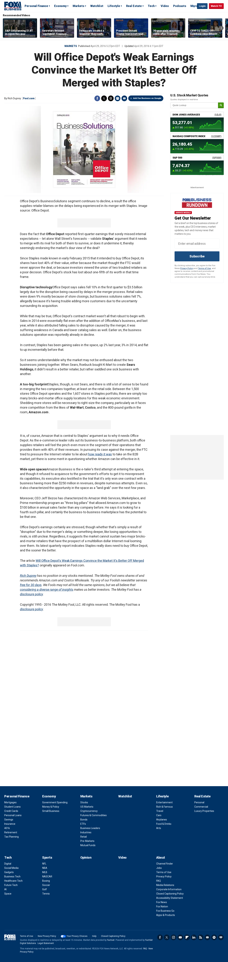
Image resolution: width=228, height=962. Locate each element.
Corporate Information (169, 889)
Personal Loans (13, 815)
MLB (44, 872)
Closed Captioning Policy (170, 893)
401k (7, 828)
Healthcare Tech (13, 880)
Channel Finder (164, 863)
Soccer (46, 885)
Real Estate (134, 6)
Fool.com (29, 98)
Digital (7, 863)
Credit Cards (11, 811)
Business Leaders (90, 828)
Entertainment (164, 802)
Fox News (161, 902)
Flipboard (187, 937)
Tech (151, 6)
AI (5, 889)
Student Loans (12, 806)
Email (124, 98)
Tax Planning (11, 836)
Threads (111, 98)
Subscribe (197, 256)
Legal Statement (46, 943)
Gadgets (9, 872)
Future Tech (11, 885)
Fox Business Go (165, 910)
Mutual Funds (87, 845)
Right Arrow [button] (221, 28)
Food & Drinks (163, 823)
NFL (44, 863)
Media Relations (165, 885)
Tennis (46, 893)
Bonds (83, 819)
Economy (60, 6)
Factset (111, 940)
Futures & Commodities (93, 815)
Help (94, 936)
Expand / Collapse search (193, 6)
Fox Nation (162, 906)
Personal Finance (36, 6)
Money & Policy (50, 806)
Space (7, 893)
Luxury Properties (204, 811)
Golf (44, 889)
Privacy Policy (186, 268)
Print (117, 98)
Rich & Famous (164, 806)
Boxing (46, 880)
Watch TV (216, 6)
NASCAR (47, 876)
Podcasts (179, 6)
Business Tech (12, 876)
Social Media (11, 867)
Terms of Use (204, 268)
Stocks (84, 802)
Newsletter (207, 937)
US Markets (86, 806)
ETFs (83, 823)
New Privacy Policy (47, 936)
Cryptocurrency (89, 811)
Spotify (214, 937)
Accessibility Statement (169, 897)
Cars (158, 815)
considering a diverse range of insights (46, 589)
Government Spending (55, 802)
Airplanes (161, 819)
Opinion (86, 857)
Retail (83, 836)
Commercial (201, 806)
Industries (85, 832)
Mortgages (10, 802)
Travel (159, 811)
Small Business (50, 811)
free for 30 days (31, 585)
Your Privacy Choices (77, 936)
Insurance (9, 823)
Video (165, 6)
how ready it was (100, 454)
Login (202, 6)
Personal (199, 802)
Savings (8, 819)
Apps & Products (165, 915)
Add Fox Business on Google (147, 98)
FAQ (158, 880)
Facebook (97, 98)
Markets (78, 6)
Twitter (104, 98)
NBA (44, 867)
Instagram (173, 937)
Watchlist (96, 6)
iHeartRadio (221, 937)
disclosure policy (31, 594)
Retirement (10, 832)
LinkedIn (194, 937)
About (160, 857)
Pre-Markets (87, 841)
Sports (47, 857)
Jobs (159, 867)
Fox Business (12, 5)
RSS (200, 937)
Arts (158, 828)
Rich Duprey (28, 575)
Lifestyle (114, 6)
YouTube (180, 937)
